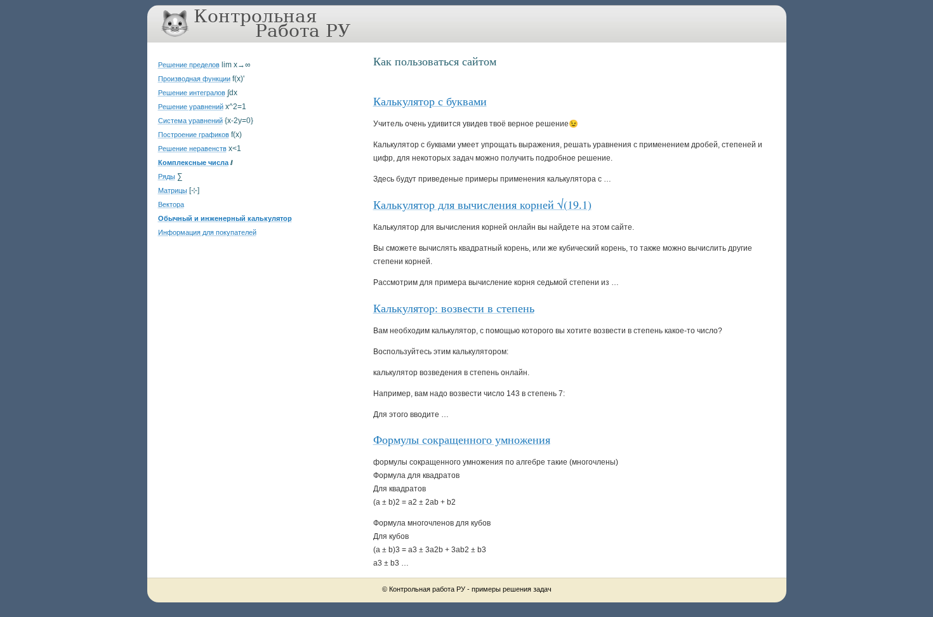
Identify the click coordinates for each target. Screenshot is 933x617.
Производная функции (194, 79)
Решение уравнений (190, 106)
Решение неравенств (192, 148)
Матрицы (172, 190)
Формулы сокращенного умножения (461, 439)
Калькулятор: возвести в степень (453, 307)
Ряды (166, 176)
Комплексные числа (193, 162)
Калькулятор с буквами (430, 101)
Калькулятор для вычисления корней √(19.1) (482, 204)
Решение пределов (189, 65)
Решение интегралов (191, 92)
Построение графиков (193, 134)
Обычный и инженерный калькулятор (225, 218)
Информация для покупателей (207, 232)
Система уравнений (190, 120)
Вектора (171, 204)
